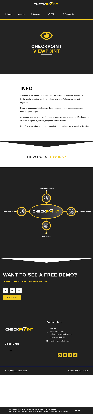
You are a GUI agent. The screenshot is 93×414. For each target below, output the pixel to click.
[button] (11, 351)
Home (9, 14)
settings (65, 411)
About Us (21, 14)
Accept (77, 410)
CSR (52, 14)
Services (36, 14)
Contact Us (69, 14)
